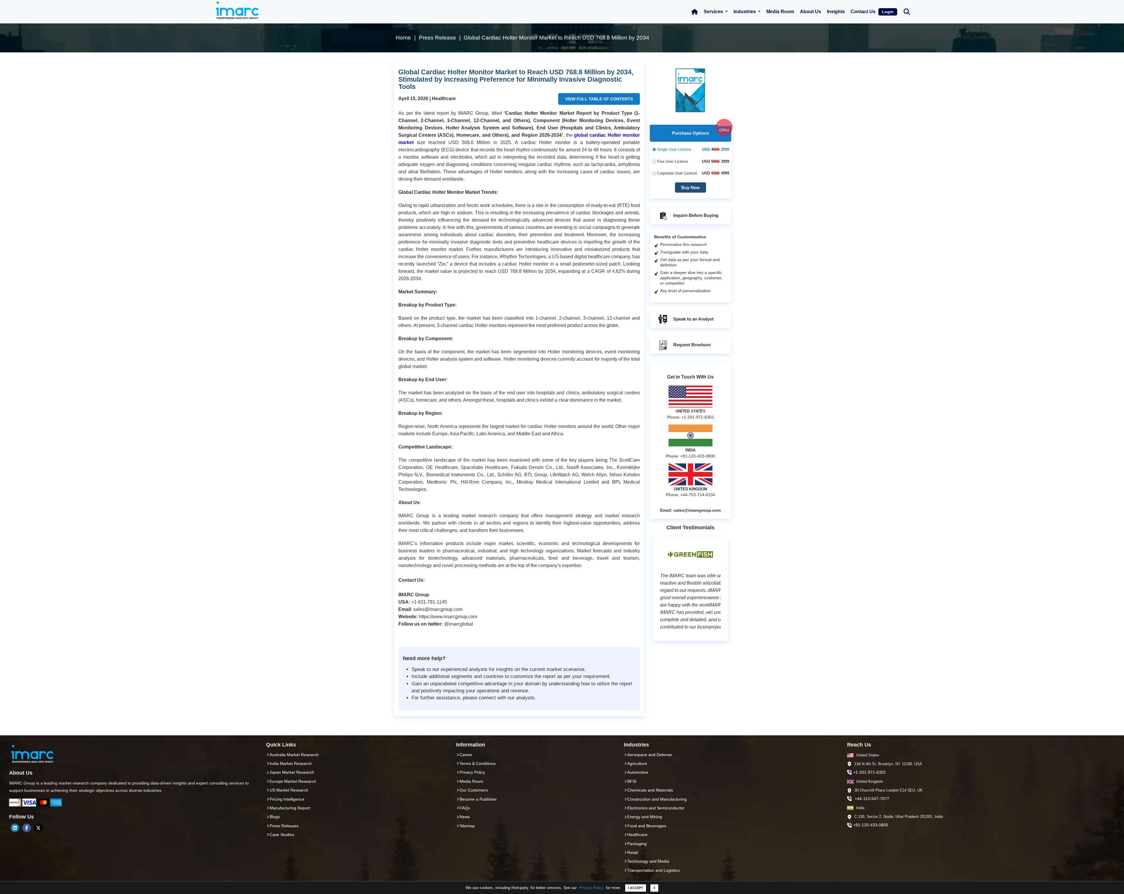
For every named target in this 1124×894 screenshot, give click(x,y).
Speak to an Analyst (693, 319)
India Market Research (291, 763)
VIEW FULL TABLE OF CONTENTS (599, 99)
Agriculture (637, 763)
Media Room (780, 11)
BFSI (631, 781)
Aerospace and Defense (649, 754)
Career (466, 754)
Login (888, 11)
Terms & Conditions (478, 763)
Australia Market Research (294, 754)
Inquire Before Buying (695, 215)
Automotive (637, 772)
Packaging (637, 843)
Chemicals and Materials (650, 790)
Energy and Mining (644, 816)
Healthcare (637, 834)
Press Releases (284, 825)
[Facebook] (26, 827)
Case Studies (282, 834)
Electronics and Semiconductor (656, 808)
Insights (836, 11)
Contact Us (863, 11)
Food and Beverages (646, 825)
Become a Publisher (478, 799)
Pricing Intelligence (287, 799)
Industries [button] (745, 11)
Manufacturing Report (290, 808)
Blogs (275, 816)
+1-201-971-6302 (869, 772)
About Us (810, 11)
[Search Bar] (907, 11)
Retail (632, 852)
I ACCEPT (635, 888)
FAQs (465, 808)
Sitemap (467, 825)
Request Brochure (691, 344)
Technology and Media (648, 861)
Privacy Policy (591, 888)
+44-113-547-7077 (872, 798)
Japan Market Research (292, 772)
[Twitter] (38, 827)
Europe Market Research (293, 781)
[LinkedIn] (15, 827)
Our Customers (474, 790)
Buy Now (690, 187)
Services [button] (714, 11)
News (465, 816)
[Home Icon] (694, 11)
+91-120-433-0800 (870, 825)
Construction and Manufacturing (657, 799)
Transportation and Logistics (653, 870)
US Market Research (289, 790)
